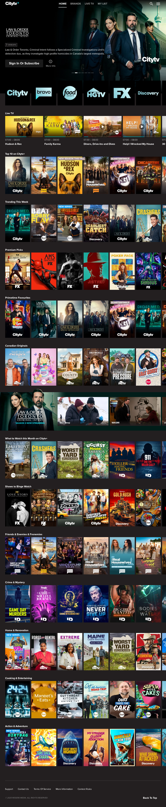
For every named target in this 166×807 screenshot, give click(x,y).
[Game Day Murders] (17, 603)
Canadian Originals (16, 345)
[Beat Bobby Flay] (43, 223)
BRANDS (75, 3)
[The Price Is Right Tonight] (17, 319)
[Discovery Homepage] (148, 93)
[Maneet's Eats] (43, 699)
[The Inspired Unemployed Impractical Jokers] (96, 507)
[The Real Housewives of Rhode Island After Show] (122, 555)
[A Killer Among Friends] (122, 460)
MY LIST (102, 3)
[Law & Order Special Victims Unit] (17, 175)
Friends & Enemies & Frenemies (23, 534)
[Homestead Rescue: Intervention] (148, 651)
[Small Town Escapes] (17, 367)
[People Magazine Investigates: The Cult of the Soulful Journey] (43, 603)
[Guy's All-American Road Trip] (96, 699)
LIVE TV (89, 3)
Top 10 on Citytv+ (15, 154)
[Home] (12, 4)
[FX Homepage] (122, 93)
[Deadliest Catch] (96, 223)
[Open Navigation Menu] (158, 3)
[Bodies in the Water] (148, 603)
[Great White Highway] (70, 747)
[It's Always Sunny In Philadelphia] (43, 507)
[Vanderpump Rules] (70, 555)
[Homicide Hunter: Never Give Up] (96, 603)
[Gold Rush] (122, 507)
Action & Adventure (16, 726)
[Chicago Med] (17, 223)
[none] (9, 789)
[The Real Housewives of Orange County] (96, 175)
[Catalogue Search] (151, 3)
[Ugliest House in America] (96, 460)
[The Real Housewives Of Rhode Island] (96, 555)
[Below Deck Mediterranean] (43, 175)
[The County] (70, 367)
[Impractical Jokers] (70, 507)
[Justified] (96, 271)
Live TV (9, 113)
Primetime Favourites (17, 297)
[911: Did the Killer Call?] (148, 460)
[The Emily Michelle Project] (96, 367)
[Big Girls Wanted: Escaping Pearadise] (122, 603)
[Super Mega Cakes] (148, 699)
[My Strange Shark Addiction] (96, 747)
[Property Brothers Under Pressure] (122, 367)
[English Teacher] (17, 271)
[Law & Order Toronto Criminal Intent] (43, 319)
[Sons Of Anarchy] (70, 271)
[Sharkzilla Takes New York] (122, 747)
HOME (62, 3)
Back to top (150, 798)
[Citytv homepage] (17, 93)
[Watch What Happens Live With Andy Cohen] (17, 555)
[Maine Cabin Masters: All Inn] (96, 651)
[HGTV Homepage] (96, 93)
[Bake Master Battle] (43, 367)
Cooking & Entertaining (18, 678)
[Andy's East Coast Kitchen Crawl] (148, 367)
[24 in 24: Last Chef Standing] (17, 699)
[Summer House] (148, 555)
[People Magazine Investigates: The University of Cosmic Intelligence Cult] (70, 603)
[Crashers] (148, 223)
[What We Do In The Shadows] (148, 271)
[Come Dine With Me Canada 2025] (148, 507)
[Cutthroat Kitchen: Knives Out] (70, 699)
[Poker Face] (122, 271)
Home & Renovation (16, 630)
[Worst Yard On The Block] (70, 460)
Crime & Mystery (15, 582)
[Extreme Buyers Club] (70, 651)
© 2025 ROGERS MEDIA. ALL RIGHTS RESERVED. (26, 798)
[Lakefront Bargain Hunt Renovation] (17, 460)
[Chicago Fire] (148, 175)
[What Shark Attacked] (148, 747)
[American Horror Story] (43, 271)
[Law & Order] (122, 223)
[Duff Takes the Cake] (122, 699)
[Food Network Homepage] (70, 93)
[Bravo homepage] (43, 93)
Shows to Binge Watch (18, 486)
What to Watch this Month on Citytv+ (26, 438)
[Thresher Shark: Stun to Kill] (43, 747)
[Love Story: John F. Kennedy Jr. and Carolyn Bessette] (17, 507)
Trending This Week (16, 202)
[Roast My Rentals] (43, 651)
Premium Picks (14, 250)
